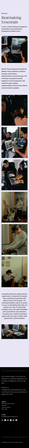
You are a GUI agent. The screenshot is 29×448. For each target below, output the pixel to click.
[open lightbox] (14, 331)
